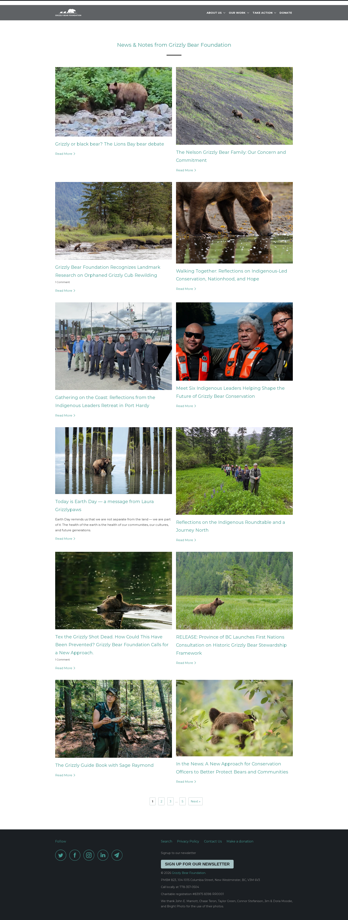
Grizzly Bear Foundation (188, 873)
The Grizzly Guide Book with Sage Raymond (104, 765)
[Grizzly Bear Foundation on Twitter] (61, 855)
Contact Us (213, 841)
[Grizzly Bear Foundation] (75, 12)
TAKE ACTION (263, 12)
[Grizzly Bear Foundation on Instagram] (90, 855)
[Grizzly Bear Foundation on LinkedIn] (104, 855)
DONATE (286, 12)
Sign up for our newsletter (197, 864)
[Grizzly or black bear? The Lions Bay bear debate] (113, 137)
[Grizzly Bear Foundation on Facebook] (76, 855)
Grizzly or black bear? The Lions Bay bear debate (109, 144)
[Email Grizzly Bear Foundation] (118, 855)
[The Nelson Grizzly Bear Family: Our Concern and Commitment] (234, 146)
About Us (215, 12)
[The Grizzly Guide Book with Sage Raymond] (113, 759)
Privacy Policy (188, 841)
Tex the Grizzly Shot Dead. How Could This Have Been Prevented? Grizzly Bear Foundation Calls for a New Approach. (112, 644)
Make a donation (240, 841)
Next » (195, 801)
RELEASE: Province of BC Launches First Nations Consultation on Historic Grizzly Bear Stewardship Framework (231, 645)
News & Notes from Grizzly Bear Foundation (174, 45)
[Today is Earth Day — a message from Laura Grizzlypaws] (113, 495)
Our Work (238, 12)
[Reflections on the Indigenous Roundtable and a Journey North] (234, 516)
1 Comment (62, 282)
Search (166, 841)
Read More (64, 154)
